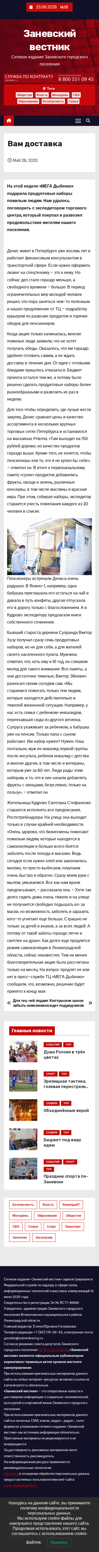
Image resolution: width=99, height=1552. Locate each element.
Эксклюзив (44, 1237)
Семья (73, 101)
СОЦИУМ (51, 1103)
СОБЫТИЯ (52, 1044)
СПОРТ (50, 1074)
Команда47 (71, 1204)
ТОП (68, 1044)
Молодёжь (60, 95)
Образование (28, 101)
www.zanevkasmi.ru (20, 1485)
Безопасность (53, 101)
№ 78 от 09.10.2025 (53, 1349)
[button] (89, 120)
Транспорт (73, 1226)
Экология (19, 1237)
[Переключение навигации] (78, 120)
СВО (76, 95)
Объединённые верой (66, 1110)
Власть (42, 95)
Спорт (51, 1226)
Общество (24, 95)
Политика (11, 1473)
